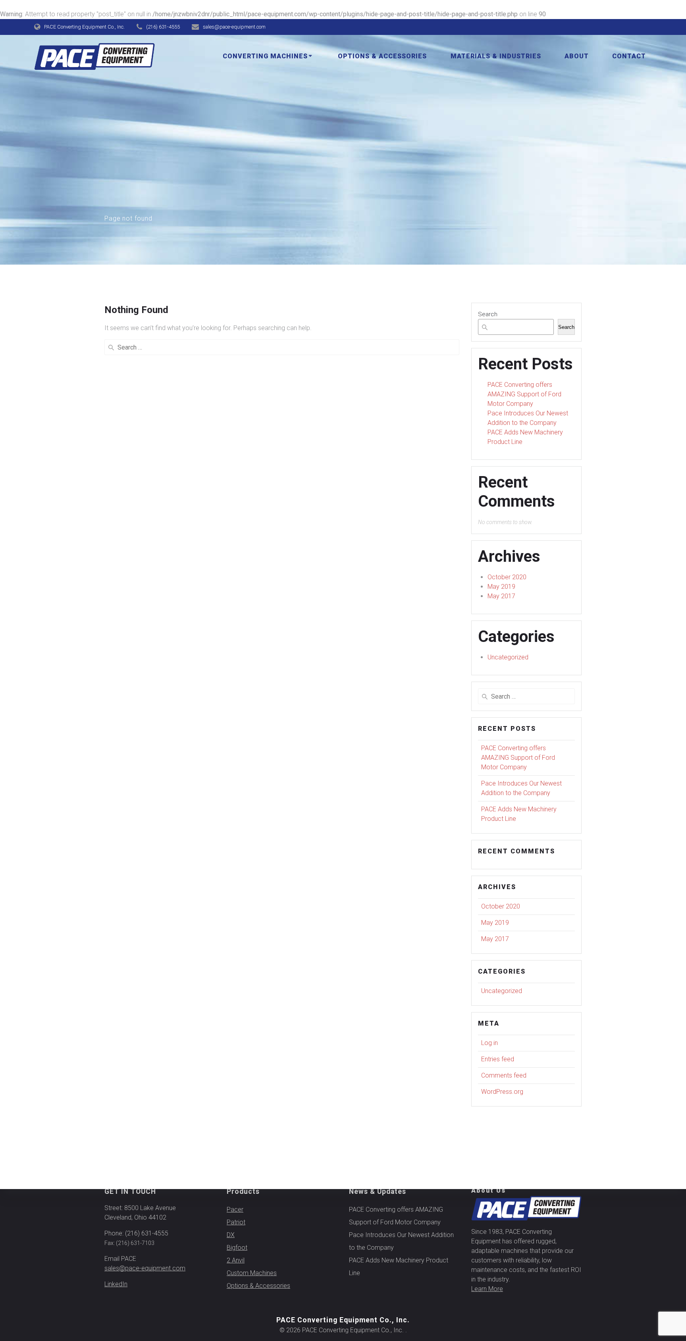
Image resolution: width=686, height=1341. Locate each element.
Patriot (236, 1222)
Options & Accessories (382, 56)
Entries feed (497, 1059)
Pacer (235, 1209)
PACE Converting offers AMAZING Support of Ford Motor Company (524, 394)
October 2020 (507, 577)
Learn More (487, 1289)
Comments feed (503, 1075)
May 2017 (501, 596)
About (577, 56)
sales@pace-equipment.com (144, 1268)
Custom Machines (252, 1273)
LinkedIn (115, 1284)
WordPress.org (502, 1091)
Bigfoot (237, 1247)
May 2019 (501, 586)
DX (231, 1235)
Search (487, 314)
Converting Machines (265, 56)
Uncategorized (508, 657)
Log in (489, 1043)
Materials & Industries (496, 56)
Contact (629, 56)
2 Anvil (236, 1260)
